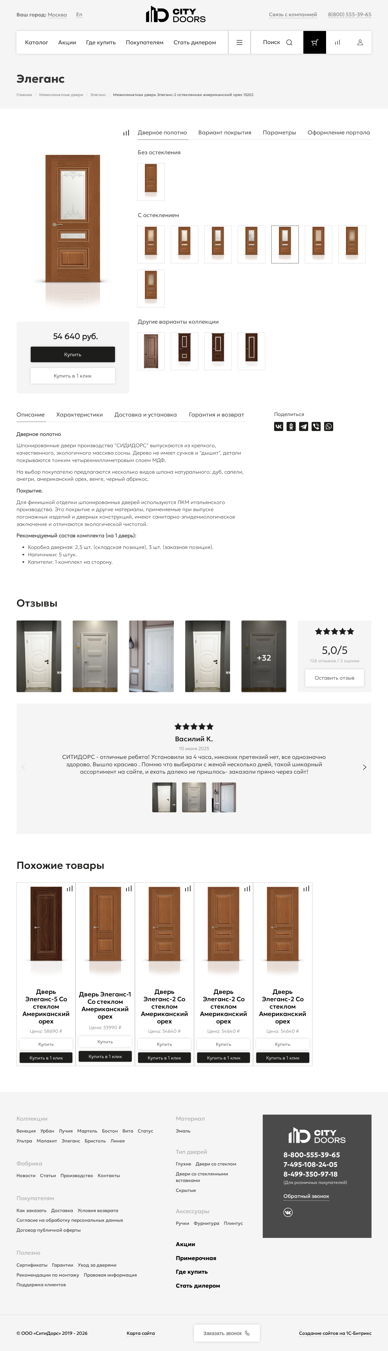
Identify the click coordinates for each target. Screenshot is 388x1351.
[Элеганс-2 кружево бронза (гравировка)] (150, 246)
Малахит (47, 1141)
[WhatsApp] (328, 426)
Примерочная (196, 1258)
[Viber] (316, 426)
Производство (77, 1175)
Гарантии (62, 1265)
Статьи (48, 1175)
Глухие (183, 1164)
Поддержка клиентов (41, 1284)
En (79, 14)
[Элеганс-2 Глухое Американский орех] (150, 183)
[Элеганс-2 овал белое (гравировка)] (218, 246)
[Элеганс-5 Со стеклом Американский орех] (251, 352)
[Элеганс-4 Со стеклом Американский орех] (218, 352)
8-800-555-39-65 (311, 1155)
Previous (23, 767)
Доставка (62, 1210)
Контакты (109, 1175)
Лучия (66, 1131)
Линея (117, 1141)
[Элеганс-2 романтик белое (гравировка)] (285, 246)
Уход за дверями (97, 1265)
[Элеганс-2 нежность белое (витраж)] (184, 246)
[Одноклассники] (291, 426)
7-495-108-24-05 (310, 1164)
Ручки (182, 1223)
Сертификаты (31, 1265)
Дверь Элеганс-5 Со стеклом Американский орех (46, 1006)
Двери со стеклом (216, 1164)
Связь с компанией (293, 14)
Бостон (110, 1131)
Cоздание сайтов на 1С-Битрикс (335, 1333)
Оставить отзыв (334, 678)
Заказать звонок (222, 1333)
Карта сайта (141, 1333)
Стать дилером (198, 1285)
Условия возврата (98, 1210)
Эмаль (183, 1131)
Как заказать (31, 1210)
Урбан (47, 1131)
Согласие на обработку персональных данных (69, 1220)
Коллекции (31, 1118)
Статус (145, 1131)
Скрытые (186, 1190)
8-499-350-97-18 (310, 1174)
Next (365, 767)
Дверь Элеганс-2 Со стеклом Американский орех (164, 1006)
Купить (72, 354)
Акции (185, 1244)
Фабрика (29, 1163)
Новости (26, 1175)
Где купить (192, 1271)
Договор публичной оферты (48, 1230)
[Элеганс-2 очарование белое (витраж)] (251, 246)
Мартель (87, 1131)
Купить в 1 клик (73, 375)
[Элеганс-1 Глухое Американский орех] (150, 352)
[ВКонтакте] (278, 426)
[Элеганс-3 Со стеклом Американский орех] (184, 352)
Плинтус (233, 1223)
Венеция (26, 1131)
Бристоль (95, 1141)
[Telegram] (303, 426)
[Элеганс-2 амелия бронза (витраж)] (352, 246)
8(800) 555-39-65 (350, 14)
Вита (127, 1131)
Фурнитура (206, 1223)
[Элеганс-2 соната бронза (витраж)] (150, 290)
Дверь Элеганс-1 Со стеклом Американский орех (105, 1005)
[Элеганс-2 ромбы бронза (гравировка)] (318, 246)
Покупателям (35, 1198)
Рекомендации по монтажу (47, 1275)
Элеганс (71, 1141)
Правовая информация (110, 1275)
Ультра (24, 1141)
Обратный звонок (306, 1196)
